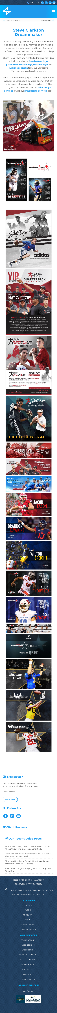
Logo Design (27, 945)
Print (27, 920)
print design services (35, 90)
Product (27, 915)
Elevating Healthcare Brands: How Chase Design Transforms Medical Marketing (27, 862)
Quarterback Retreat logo (18, 64)
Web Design (27, 950)
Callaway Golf (45, 20)
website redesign (18, 67)
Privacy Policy (35, 884)
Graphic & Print (27, 965)
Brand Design (27, 940)
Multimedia (27, 969)
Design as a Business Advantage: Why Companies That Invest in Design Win (28, 855)
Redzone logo (40, 64)
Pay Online (28, 991)
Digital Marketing (27, 960)
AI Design (27, 974)
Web (27, 910)
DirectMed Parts (12, 20)
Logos (27, 905)
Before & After (28, 930)
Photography (27, 925)
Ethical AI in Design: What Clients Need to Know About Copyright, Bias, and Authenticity (27, 847)
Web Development (27, 955)
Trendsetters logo (38, 61)
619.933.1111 (35, 2)
